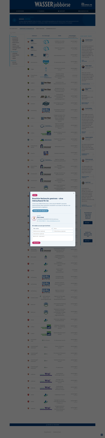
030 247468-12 (42, 221)
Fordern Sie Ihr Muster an (40, 210)
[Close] (74, 193)
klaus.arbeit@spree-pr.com (53, 221)
